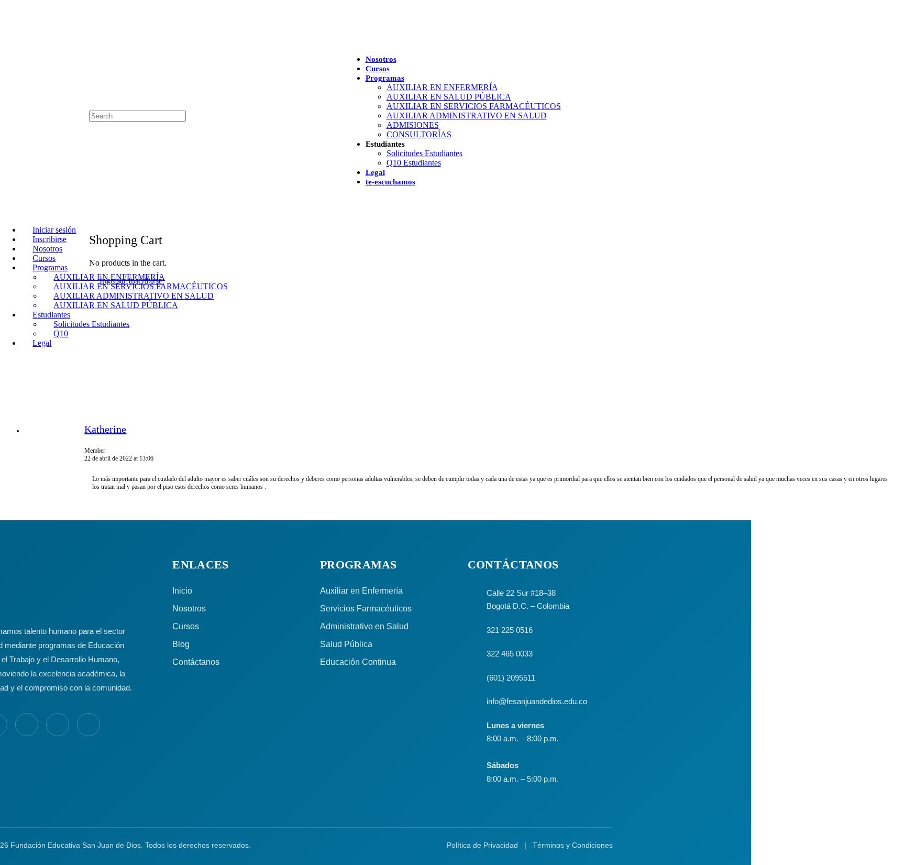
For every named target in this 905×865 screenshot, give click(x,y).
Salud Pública (346, 644)
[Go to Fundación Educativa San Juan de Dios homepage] (452, 27)
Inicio (182, 590)
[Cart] (95, 217)
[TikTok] (88, 724)
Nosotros (189, 608)
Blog (181, 644)
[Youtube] (57, 724)
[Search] (6, 105)
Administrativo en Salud (364, 626)
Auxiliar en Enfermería (361, 590)
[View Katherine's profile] (54, 445)
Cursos (185, 626)
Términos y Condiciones (573, 845)
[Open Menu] (6, 59)
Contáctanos (195, 662)
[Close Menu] (6, 211)
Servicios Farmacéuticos (366, 608)
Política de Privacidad (482, 845)
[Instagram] (26, 724)
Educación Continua (358, 662)
